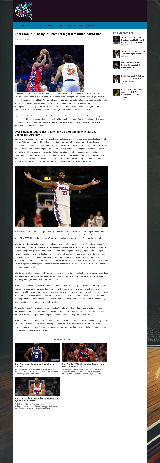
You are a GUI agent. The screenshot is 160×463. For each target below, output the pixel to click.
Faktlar (61, 25)
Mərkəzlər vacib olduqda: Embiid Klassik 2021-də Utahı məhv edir (131, 65)
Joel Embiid (24, 25)
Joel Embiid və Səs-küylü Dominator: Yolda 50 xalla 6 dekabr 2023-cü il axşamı (132, 40)
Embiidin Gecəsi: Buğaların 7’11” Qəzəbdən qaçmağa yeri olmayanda (132, 78)
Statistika (49, 25)
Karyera (71, 25)
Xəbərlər (37, 25)
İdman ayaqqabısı (87, 25)
